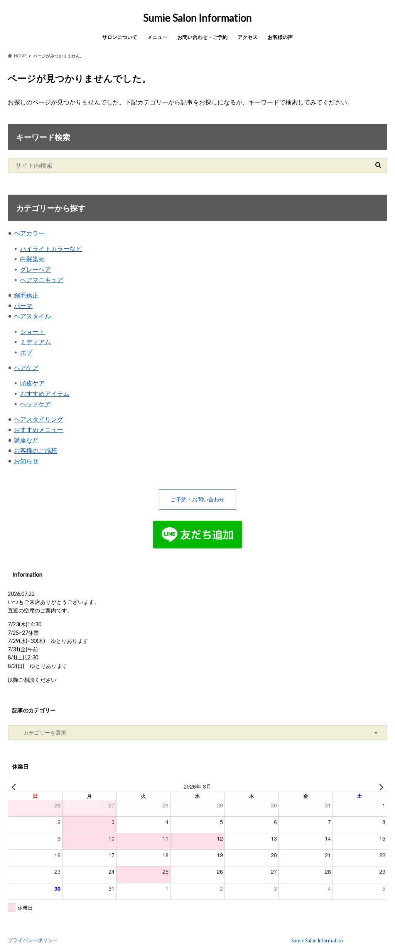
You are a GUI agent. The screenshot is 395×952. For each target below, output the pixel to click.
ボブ (26, 352)
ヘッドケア (35, 403)
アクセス (248, 37)
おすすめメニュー (38, 429)
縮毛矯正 (26, 295)
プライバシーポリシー (33, 940)
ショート (32, 331)
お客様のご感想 (35, 450)
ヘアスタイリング (38, 419)
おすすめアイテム (44, 393)
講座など (26, 440)
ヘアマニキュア (41, 279)
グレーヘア (35, 269)
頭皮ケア (32, 383)
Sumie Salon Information (197, 18)
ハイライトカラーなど (51, 248)
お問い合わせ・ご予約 (202, 37)
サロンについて (119, 37)
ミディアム (35, 341)
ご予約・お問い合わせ (197, 499)
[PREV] (15, 786)
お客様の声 (280, 37)
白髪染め (32, 258)
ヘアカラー (29, 233)
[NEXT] (380, 786)
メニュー (157, 37)
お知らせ (26, 460)
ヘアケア (26, 367)
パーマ (23, 305)
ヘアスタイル (32, 316)
